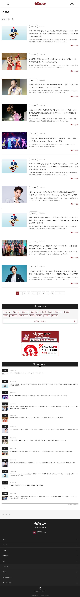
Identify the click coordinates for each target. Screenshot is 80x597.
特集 (4, 561)
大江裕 (32, 315)
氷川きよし (7, 312)
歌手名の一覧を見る (40, 321)
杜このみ (54, 315)
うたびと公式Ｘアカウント (40, 591)
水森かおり (25, 312)
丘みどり (38, 315)
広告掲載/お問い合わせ (7, 577)
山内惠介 (66, 312)
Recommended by (71, 504)
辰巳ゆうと (16, 312)
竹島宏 (5, 315)
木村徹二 (46, 315)
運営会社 (4, 571)
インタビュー (6, 550)
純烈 (50, 312)
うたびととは (5, 566)
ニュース (5, 544)
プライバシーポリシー (7, 582)
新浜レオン (58, 312)
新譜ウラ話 (5, 555)
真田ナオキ (13, 315)
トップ (4, 539)
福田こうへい (23, 315)
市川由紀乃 (43, 312)
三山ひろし (34, 312)
